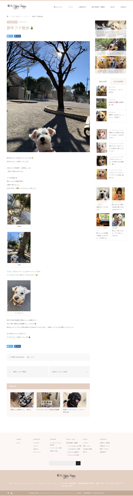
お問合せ (123, 7)
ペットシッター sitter (56, 448)
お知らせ (35, 449)
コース (70, 7)
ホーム (18, 443)
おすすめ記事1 (118, 81)
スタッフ (35, 446)
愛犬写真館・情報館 (98, 7)
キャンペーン (37, 452)
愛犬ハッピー (87, 446)
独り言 (85, 452)
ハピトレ (12, 22)
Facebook (8, 493)
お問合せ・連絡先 (105, 443)
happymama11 (20, 357)
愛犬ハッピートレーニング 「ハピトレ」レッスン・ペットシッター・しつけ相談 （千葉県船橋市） (64, 493)
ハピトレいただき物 (73, 455)
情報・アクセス (104, 449)
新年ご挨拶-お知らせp (15, 171)
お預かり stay (53, 451)
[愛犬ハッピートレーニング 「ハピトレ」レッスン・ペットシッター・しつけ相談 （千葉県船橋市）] (27, 7)
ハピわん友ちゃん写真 (74, 449)
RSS (11, 493)
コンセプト (36, 443)
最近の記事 (103, 81)
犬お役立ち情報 (87, 449)
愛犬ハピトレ (58, 7)
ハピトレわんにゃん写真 (74, 446)
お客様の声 (82, 7)
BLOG (113, 7)
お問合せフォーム (105, 446)
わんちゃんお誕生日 (73, 452)
